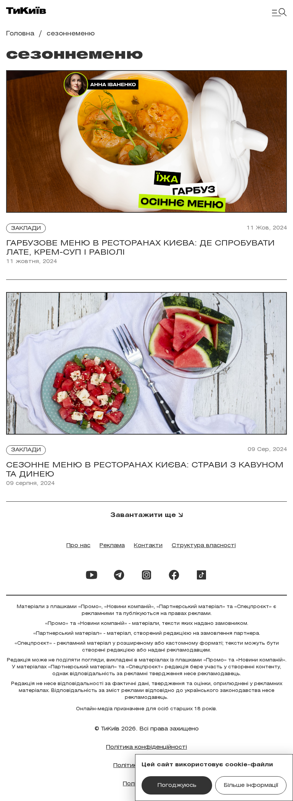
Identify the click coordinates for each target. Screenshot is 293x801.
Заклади (26, 228)
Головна (20, 34)
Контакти (148, 545)
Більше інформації (251, 785)
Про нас (78, 545)
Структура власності (204, 545)
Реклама (112, 545)
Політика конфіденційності (146, 747)
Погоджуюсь (177, 785)
